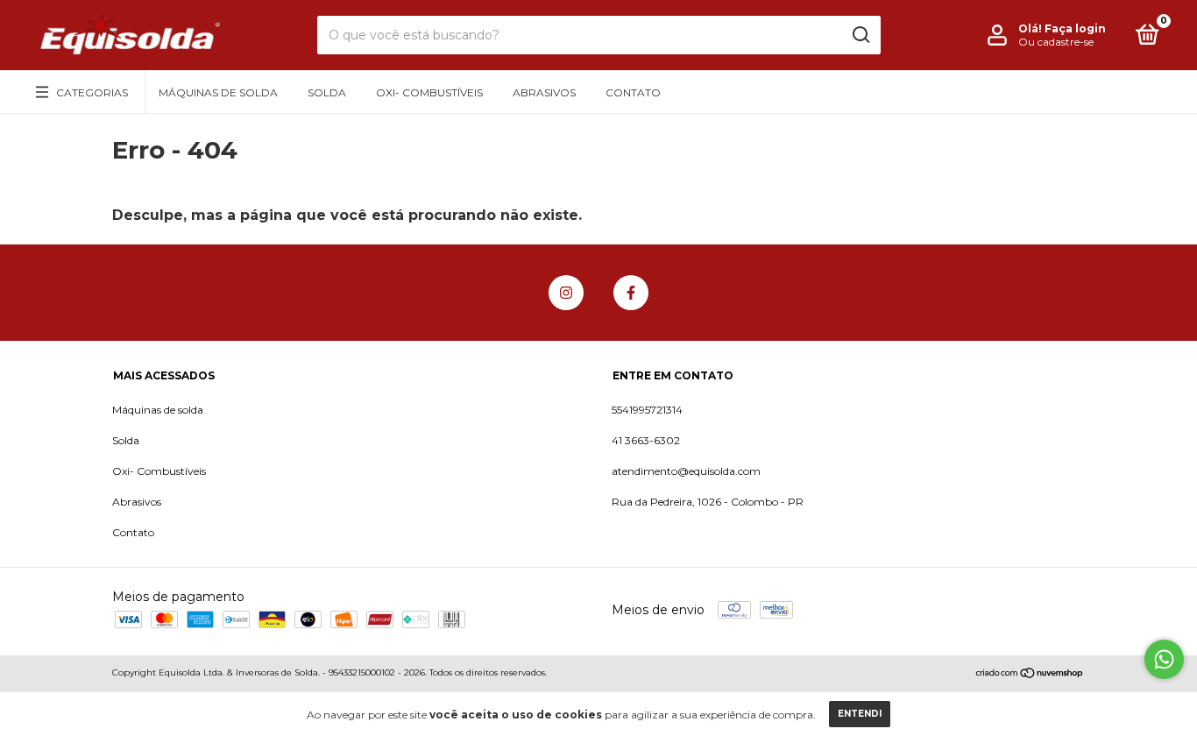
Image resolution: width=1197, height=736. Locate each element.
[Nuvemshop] (1030, 675)
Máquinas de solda (218, 92)
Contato (633, 92)
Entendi (860, 713)
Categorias (92, 92)
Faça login (1075, 28)
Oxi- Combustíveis (429, 92)
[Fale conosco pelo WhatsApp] (1164, 659)
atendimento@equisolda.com (686, 471)
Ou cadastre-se (1056, 41)
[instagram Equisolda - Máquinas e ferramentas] (566, 292)
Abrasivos (544, 92)
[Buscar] (860, 35)
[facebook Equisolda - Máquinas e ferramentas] (630, 292)
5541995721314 (647, 409)
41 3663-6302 (646, 440)
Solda (327, 92)
